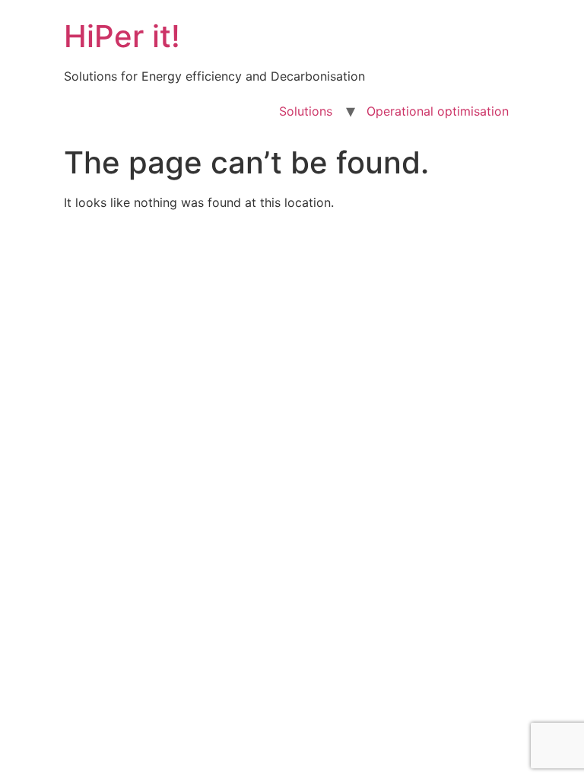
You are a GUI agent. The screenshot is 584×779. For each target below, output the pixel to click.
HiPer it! (122, 36)
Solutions (305, 111)
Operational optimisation (438, 111)
